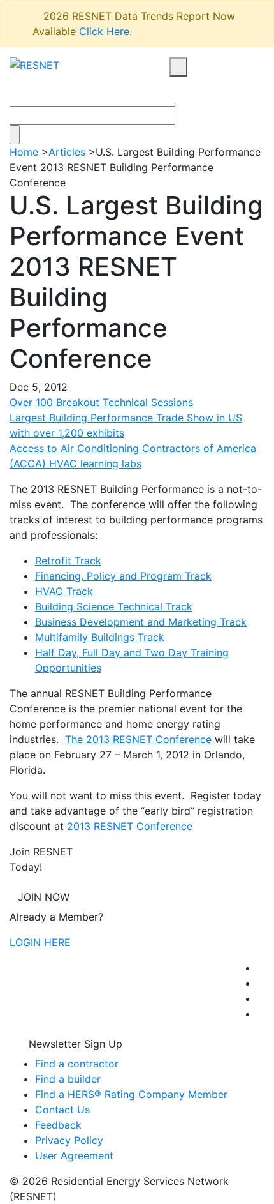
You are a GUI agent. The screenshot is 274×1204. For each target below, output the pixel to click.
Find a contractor (77, 1063)
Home (24, 152)
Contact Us (62, 1109)
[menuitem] (260, 967)
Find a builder (68, 1078)
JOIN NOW (43, 897)
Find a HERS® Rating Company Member (131, 1094)
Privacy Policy (69, 1140)
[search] (178, 67)
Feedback (58, 1124)
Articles (66, 152)
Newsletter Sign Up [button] (73, 1043)
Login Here (40, 942)
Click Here (104, 31)
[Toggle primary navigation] (193, 91)
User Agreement (74, 1155)
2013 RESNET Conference (129, 826)
